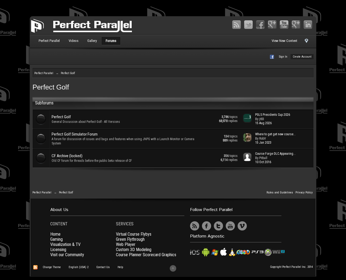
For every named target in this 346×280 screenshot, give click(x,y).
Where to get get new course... (275, 134)
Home (55, 234)
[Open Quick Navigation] (306, 42)
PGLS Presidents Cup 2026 (272, 115)
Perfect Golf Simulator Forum (75, 134)
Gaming (56, 239)
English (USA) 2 (78, 267)
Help (120, 267)
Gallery (92, 41)
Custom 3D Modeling (133, 249)
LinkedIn (308, 24)
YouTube (284, 24)
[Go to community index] (81, 25)
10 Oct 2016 (263, 162)
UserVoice (254, 225)
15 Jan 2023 (263, 142)
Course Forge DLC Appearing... (275, 154)
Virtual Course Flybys (133, 234)
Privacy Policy (304, 192)
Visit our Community (67, 254)
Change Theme (52, 267)
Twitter (248, 24)
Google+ (272, 24)
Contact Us (103, 267)
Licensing (58, 249)
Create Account (302, 56)
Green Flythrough (130, 239)
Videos (73, 41)
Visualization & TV (65, 244)
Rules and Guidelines (280, 192)
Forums (111, 41)
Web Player (125, 244)
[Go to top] (173, 268)
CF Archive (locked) (67, 155)
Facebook (260, 24)
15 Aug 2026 (263, 123)
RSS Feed (236, 24)
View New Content (284, 41)
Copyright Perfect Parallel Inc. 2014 (291, 267)
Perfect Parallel (49, 41)
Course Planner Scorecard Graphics (146, 254)
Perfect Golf (61, 116)
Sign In (283, 56)
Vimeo (296, 24)
